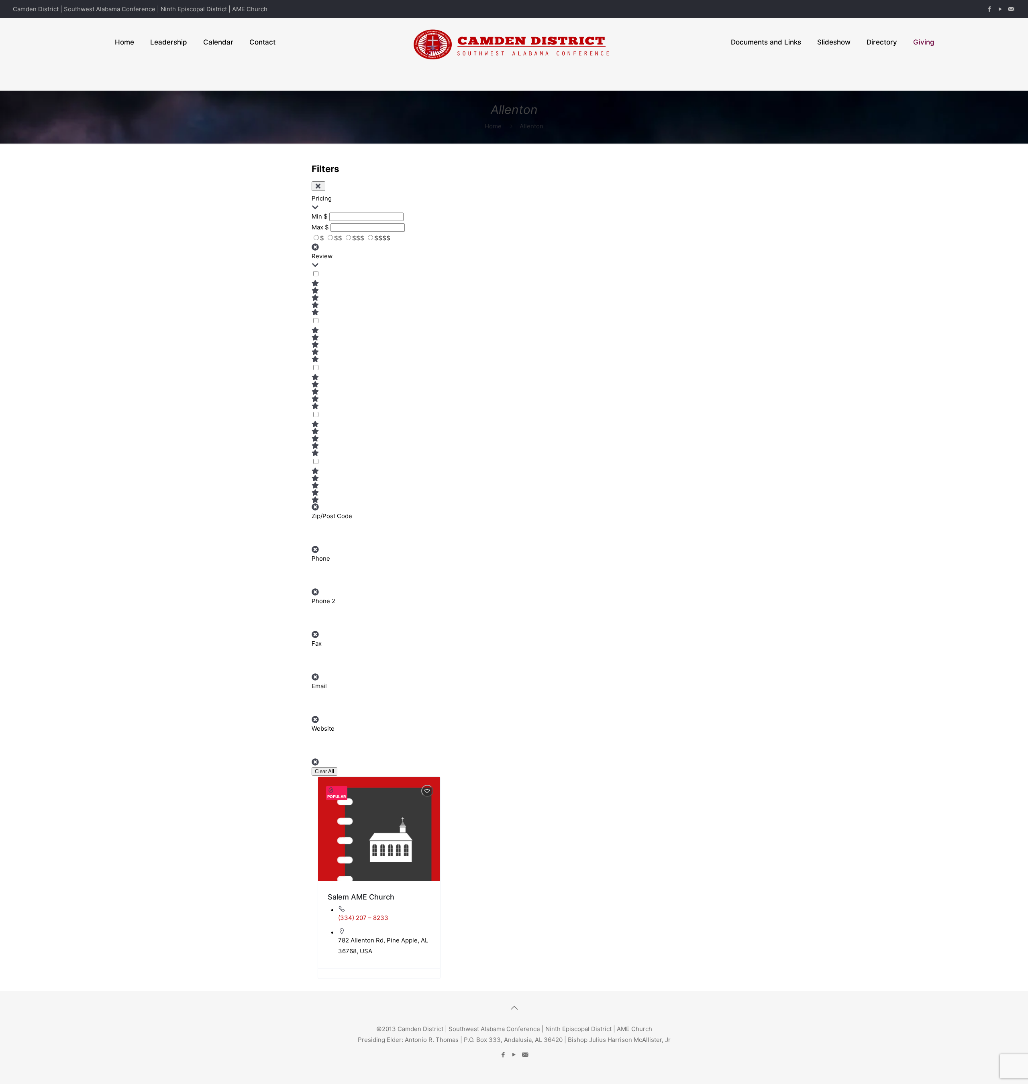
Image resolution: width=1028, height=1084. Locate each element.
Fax (317, 643)
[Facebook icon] (989, 9)
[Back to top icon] (514, 1007)
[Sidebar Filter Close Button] (318, 186)
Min (317, 216)
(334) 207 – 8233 (363, 918)
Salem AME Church (361, 897)
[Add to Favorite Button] (427, 791)
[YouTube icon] (1000, 9)
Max (317, 227)
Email (319, 686)
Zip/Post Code (332, 516)
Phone (321, 558)
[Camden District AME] (514, 42)
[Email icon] (1011, 9)
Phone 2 (323, 601)
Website (323, 728)
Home (493, 126)
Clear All (324, 771)
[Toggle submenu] (168, 78)
